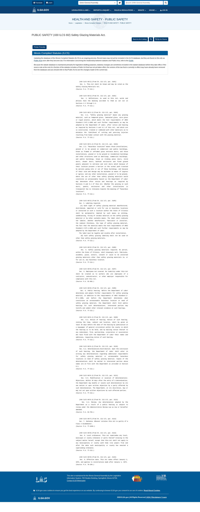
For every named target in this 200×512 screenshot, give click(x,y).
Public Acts (38, 60)
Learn (164, 497)
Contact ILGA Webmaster (76, 481)
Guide (131, 60)
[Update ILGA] (119, 3)
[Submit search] (166, 3)
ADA (149, 497)
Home (71, 23)
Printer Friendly (39, 47)
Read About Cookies (152, 490)
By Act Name (162, 39)
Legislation (78, 23)
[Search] (151, 39)
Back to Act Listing (140, 39)
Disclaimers (156, 497)
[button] (79, 10)
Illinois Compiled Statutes (93, 23)
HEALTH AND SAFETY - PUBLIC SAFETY (117, 23)
